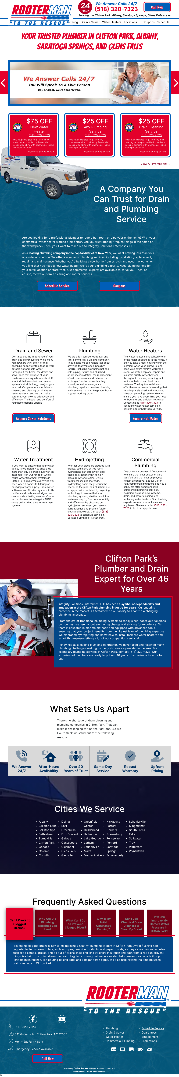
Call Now (157, 7)
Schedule (163, 22)
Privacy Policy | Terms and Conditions (89, 1071)
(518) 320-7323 (116, 9)
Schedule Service (57, 285)
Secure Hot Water (145, 418)
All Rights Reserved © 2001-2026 (102, 1068)
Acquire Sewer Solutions (33, 418)
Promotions (149, 1041)
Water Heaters (111, 22)
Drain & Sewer (90, 22)
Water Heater (114, 1036)
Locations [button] (131, 22)
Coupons (149, 22)
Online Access (81, 1068)
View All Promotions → (156, 164)
